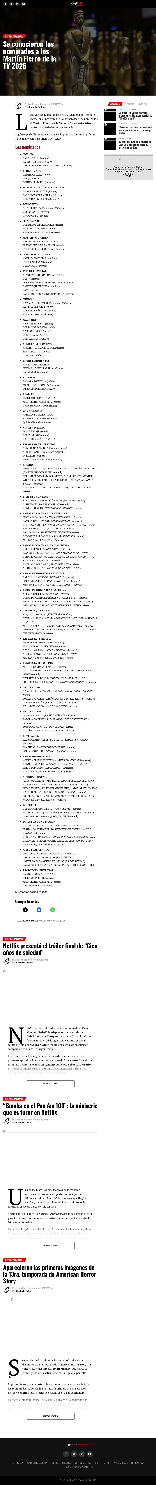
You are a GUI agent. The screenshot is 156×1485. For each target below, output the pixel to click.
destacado (46, 921)
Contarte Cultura (36, 107)
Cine (97, 1462)
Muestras (67, 1462)
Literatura (18, 1462)
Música (55, 1462)
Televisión (60, 921)
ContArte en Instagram (77, 1466)
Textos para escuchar (37, 1462)
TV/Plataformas (120, 1462)
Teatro (105, 1462)
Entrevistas (137, 1462)
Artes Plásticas (83, 1462)
